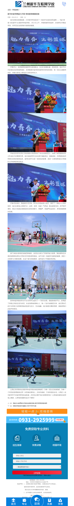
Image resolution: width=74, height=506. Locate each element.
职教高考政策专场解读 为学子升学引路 (24, 406)
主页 (9, 10)
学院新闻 (15, 10)
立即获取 (37, 473)
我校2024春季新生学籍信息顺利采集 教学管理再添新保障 (30, 403)
